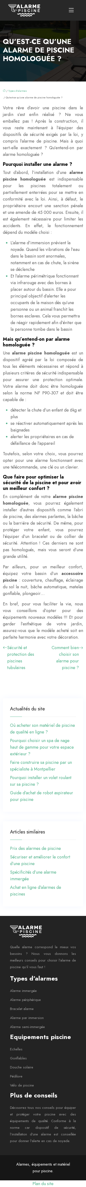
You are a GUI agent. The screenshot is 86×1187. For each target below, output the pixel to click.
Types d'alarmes (17, 91)
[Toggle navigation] (71, 10)
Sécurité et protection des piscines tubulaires (20, 658)
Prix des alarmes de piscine (35, 848)
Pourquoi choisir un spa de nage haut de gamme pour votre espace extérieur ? (42, 747)
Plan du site (43, 1184)
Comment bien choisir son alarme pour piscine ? (65, 658)
